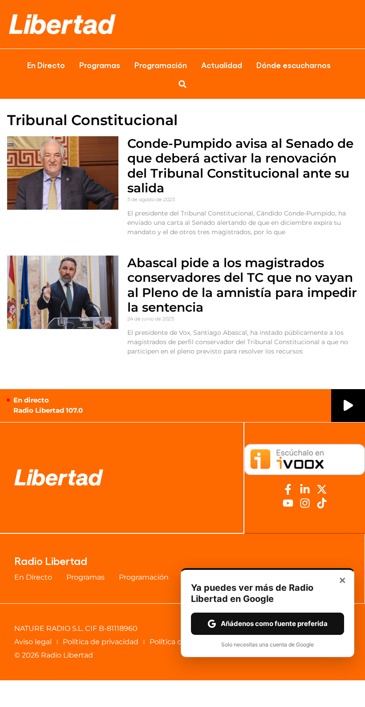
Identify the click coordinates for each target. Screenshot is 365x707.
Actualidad (221, 64)
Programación (160, 64)
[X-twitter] (321, 489)
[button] (182, 84)
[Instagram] (305, 503)
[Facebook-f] (288, 489)
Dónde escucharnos (293, 64)
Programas (99, 64)
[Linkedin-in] (305, 489)
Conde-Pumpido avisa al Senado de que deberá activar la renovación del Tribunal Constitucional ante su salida (240, 166)
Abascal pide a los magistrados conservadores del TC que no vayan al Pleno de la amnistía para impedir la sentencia (242, 285)
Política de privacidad (100, 642)
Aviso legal (33, 642)
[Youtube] (288, 503)
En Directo (46, 64)
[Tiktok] (321, 503)
